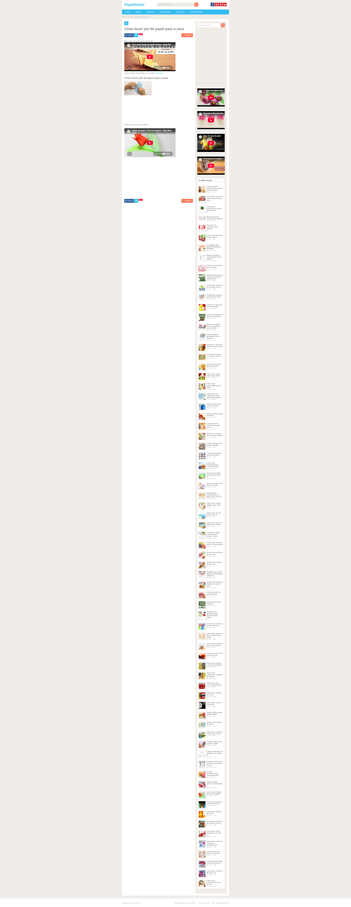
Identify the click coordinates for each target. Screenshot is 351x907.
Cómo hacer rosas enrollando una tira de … (214, 833)
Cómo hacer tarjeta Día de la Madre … (214, 365)
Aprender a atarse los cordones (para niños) (215, 345)
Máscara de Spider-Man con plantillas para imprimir (213, 326)
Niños (138, 12)
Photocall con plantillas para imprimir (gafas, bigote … (212, 614)
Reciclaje (180, 12)
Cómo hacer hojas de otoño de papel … (214, 306)
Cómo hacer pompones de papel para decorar (214, 208)
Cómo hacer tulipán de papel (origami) (214, 793)
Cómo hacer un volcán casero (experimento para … (215, 198)
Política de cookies (204, 903)
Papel (127, 12)
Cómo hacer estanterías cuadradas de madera (215, 675)
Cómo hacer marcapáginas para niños (214, 385)
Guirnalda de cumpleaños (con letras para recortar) (214, 495)
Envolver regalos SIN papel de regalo (214, 743)
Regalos (150, 12)
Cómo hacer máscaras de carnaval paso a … (215, 286)
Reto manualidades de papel (220, 903)
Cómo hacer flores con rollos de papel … (215, 484)
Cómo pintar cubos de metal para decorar (215, 644)
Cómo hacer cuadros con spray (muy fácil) (214, 664)
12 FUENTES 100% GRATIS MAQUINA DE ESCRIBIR (214, 247)
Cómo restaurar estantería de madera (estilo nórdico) (215, 188)
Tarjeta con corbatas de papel (214, 723)
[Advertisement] (158, 110)
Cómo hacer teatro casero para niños (213, 375)
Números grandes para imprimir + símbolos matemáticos (215, 277)
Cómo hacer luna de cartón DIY (214, 703)
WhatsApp (159, 73)
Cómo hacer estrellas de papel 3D (214, 872)
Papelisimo (134, 5)
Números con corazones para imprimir (212, 227)
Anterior (188, 35)
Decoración (165, 12)
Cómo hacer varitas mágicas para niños (214, 504)
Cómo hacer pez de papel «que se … (214, 514)
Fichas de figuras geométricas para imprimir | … (213, 336)
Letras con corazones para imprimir (214, 266)
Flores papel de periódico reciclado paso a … (213, 425)
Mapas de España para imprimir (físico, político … (214, 257)
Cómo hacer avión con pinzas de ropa (215, 654)
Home (123, 17)
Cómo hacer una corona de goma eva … (215, 684)
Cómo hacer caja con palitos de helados (214, 524)
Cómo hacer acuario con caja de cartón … (214, 355)
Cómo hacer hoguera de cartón (214, 812)
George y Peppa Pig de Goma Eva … (215, 415)
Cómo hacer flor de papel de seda (214, 593)
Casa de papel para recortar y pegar (214, 405)
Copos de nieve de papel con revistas (213, 852)
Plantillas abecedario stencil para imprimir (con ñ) (214, 763)
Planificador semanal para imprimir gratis (214, 296)
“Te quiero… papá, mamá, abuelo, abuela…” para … (213, 534)
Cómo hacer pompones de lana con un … (214, 882)
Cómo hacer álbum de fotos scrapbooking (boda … (215, 635)
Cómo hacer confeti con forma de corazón (215, 434)
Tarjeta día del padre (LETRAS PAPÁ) (214, 713)
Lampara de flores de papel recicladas (214, 444)
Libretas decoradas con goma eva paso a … (214, 475)
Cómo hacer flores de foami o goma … (214, 236)
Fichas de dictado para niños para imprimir (215, 315)
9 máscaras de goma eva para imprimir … (214, 454)
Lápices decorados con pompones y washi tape (215, 584)
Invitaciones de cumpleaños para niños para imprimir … (215, 395)
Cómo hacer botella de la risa (214, 694)
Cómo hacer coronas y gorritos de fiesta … (215, 625)
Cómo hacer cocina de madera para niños (215, 733)
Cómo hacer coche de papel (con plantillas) (215, 543)
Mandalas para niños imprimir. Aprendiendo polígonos (215, 574)
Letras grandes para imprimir (214, 603)
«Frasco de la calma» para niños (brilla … (214, 803)
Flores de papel (196, 12)
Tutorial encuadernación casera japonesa (213, 773)
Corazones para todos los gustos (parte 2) (215, 862)
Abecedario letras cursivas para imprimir (215, 218)
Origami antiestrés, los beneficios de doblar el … (215, 753)
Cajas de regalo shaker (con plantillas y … (215, 784)
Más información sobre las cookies (186, 903)
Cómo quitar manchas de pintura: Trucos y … (215, 822)
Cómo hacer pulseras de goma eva (214, 563)
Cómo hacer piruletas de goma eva (214, 553)
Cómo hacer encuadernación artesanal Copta (213, 465)
